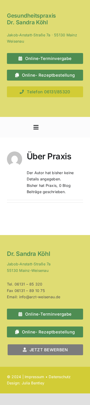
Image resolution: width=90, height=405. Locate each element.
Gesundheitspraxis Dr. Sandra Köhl (31, 19)
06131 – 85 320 (28, 284)
